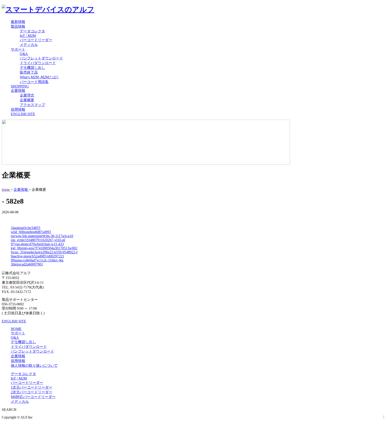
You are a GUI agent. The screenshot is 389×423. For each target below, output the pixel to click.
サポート (18, 49)
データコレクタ (32, 31)
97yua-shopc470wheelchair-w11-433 (37, 244)
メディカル (29, 45)
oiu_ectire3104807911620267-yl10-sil (38, 240)
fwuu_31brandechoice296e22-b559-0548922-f (44, 252)
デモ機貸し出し (32, 68)
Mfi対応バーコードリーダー (33, 397)
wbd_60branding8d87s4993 (31, 232)
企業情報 (18, 90)
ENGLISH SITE (23, 114)
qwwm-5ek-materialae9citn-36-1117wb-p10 (42, 236)
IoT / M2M (28, 36)
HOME (16, 329)
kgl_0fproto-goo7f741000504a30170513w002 (44, 248)
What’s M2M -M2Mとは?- (39, 77)
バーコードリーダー (36, 40)
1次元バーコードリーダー (31, 387)
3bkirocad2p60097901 (27, 264)
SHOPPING (20, 86)
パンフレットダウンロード (41, 58)
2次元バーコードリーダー (31, 392)
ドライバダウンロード (38, 63)
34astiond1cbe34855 (25, 228)
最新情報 (18, 22)
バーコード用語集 (34, 82)
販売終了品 (29, 72)
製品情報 (18, 26)
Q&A (24, 54)
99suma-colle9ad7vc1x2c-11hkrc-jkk (37, 260)
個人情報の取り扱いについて (34, 365)
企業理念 (27, 95)
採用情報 (18, 109)
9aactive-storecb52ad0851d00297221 (37, 256)
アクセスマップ (32, 105)
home (6, 189)
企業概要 (27, 100)
